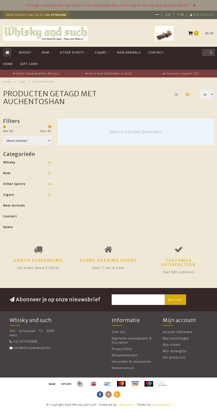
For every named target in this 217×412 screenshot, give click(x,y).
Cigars (100, 52)
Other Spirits (72, 52)
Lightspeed (126, 404)
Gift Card (29, 64)
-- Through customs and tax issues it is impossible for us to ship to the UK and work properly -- (106, 5)
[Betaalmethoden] (52, 384)
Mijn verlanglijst (175, 351)
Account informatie (177, 332)
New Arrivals (129, 52)
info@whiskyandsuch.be (32, 348)
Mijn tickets (172, 345)
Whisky (25, 52)
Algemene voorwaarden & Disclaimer (132, 340)
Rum (45, 52)
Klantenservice (123, 368)
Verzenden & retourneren (131, 362)
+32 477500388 (25, 341)
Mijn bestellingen (176, 338)
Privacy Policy (122, 349)
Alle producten (174, 357)
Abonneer (175, 300)
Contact (156, 52)
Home (8, 64)
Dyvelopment (161, 404)
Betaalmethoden (125, 355)
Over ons (119, 332)
